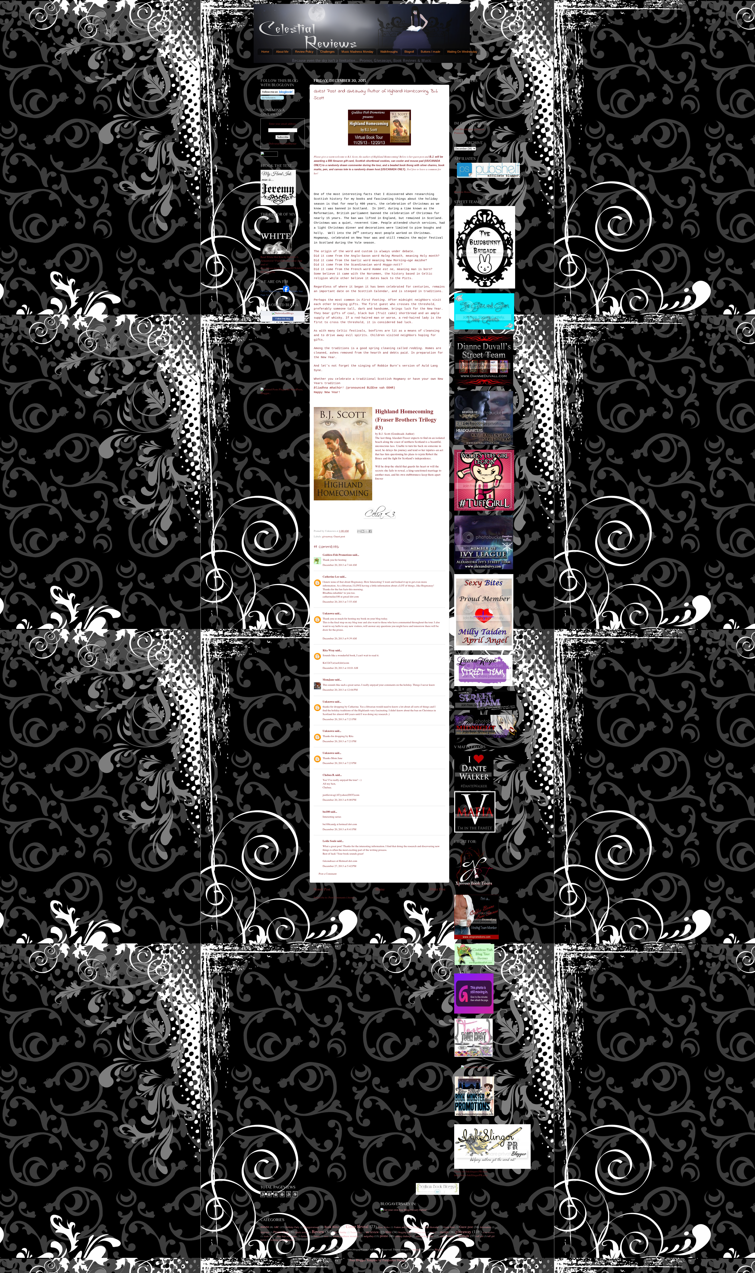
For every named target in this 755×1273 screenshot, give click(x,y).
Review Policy (304, 51)
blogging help (404, 1232)
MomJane (328, 680)
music (326, 1236)
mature (316, 1236)
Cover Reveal (357, 1226)
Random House (462, 192)
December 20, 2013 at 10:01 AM (340, 668)
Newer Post (322, 889)
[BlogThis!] (363, 531)
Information (485, 1227)
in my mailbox (488, 1232)
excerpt (444, 1232)
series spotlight (447, 1236)
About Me (282, 51)
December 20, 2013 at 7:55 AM (340, 601)
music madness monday (346, 1236)
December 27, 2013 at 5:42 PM (339, 866)
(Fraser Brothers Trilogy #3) (406, 423)
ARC (276, 1227)
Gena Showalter (431, 1227)
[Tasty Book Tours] (473, 1056)
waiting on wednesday (282, 1240)
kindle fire (268, 1236)
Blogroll (409, 51)
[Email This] (359, 531)
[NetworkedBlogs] (283, 313)
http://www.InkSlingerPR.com (471, 1175)
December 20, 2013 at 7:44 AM (340, 565)
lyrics (304, 1236)
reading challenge (403, 1236)
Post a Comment (328, 873)
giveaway (327, 536)
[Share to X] (366, 531)
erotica (433, 1232)
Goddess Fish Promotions (337, 555)
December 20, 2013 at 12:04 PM (340, 689)
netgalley (369, 1236)
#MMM (265, 1227)
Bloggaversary (311, 1227)
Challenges (327, 51)
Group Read (449, 1227)
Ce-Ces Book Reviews (271, 291)
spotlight (463, 1236)
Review (318, 1231)
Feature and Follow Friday (406, 1227)
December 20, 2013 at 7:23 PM (339, 763)
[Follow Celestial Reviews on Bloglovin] (278, 94)
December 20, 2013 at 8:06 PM (339, 799)
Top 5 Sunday (339, 1232)
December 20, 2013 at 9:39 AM (340, 638)
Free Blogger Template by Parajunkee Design (378, 1260)
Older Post (437, 889)
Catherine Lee (331, 577)
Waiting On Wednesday (462, 51)
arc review (372, 1232)
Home (265, 51)
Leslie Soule (329, 841)
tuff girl (479, 1236)
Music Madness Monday (357, 51)
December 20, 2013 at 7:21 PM (339, 719)
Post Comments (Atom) (341, 897)
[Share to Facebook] (370, 531)
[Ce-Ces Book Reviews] (286, 291)
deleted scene (420, 1232)
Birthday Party (292, 1227)
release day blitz (424, 1236)
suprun (416, 1249)
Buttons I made (430, 51)
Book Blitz (331, 1227)
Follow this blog (282, 318)
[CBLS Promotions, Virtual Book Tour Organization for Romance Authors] (476, 938)
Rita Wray (329, 650)
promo (384, 1236)
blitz (388, 1232)
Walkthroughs (389, 51)
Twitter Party (356, 1232)
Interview (265, 1232)
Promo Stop (280, 1232)
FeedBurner (290, 143)
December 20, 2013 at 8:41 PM (339, 829)
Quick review (301, 1232)
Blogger (439, 1249)
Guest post (339, 536)
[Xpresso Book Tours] (474, 885)
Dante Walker (384, 1227)
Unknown (328, 613)
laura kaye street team (287, 1236)
